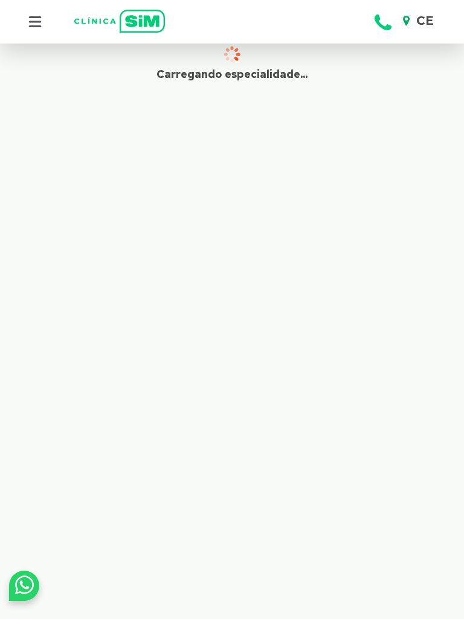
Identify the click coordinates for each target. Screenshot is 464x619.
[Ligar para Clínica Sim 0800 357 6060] (383, 34)
